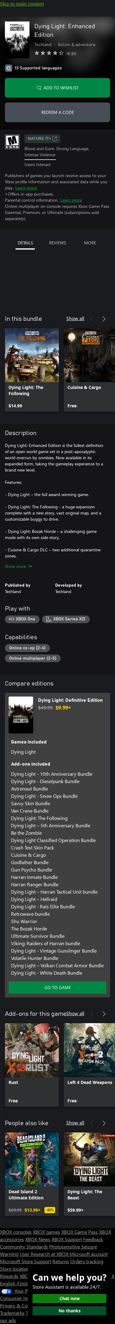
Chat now (69, 1298)
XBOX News (37, 1239)
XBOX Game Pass (79, 1232)
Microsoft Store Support (25, 1261)
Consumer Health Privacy (27, 1298)
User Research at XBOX (45, 1254)
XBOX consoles (16, 1232)
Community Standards (24, 1246)
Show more (15, 566)
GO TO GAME (57, 987)
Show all (75, 318)
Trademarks (12, 1313)
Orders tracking (86, 1261)
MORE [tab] (90, 243)
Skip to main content (22, 3)
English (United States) (24, 1283)
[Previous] (92, 319)
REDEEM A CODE (57, 112)
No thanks (70, 1311)
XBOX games (46, 1232)
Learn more (26, 188)
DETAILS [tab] (25, 243)
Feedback (93, 1239)
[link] (32, 370)
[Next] (104, 319)
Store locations (16, 1268)
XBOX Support (67, 1239)
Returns (60, 1261)
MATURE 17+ (39, 139)
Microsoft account (89, 1254)
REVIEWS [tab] (57, 243)
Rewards (9, 1276)
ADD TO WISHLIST (61, 88)
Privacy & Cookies (19, 1305)
